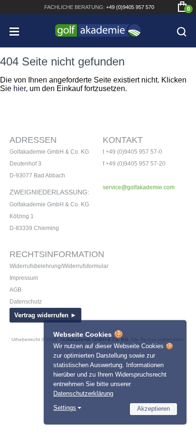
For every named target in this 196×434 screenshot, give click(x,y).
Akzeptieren (153, 408)
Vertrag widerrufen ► (45, 315)
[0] (182, 6)
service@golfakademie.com (139, 187)
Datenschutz (26, 301)
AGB (15, 289)
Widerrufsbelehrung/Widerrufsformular (59, 266)
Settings (64, 407)
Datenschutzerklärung (83, 393)
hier (19, 88)
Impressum (24, 278)
